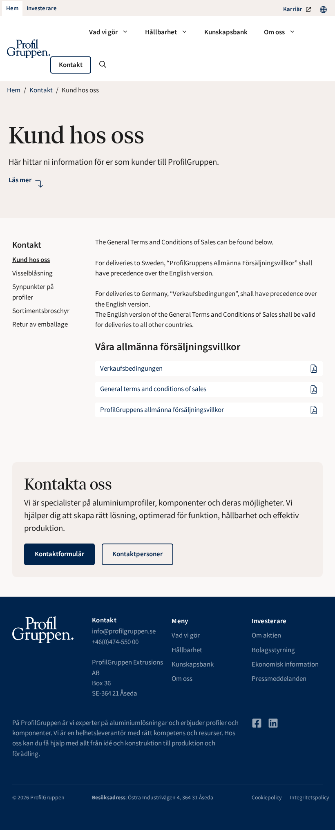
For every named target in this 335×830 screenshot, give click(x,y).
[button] (102, 65)
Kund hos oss (31, 260)
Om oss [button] (274, 32)
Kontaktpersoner (137, 554)
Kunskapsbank (226, 32)
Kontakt (71, 65)
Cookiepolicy (266, 798)
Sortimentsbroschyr (40, 311)
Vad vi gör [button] (103, 32)
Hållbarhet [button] (161, 32)
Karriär (292, 9)
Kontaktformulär (59, 554)
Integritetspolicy (309, 798)
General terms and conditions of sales (153, 389)
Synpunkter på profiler (33, 292)
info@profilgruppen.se (124, 631)
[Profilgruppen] (28, 48)
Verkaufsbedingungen (131, 369)
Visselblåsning (32, 273)
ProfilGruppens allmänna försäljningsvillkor (162, 410)
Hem (13, 90)
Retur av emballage (40, 324)
